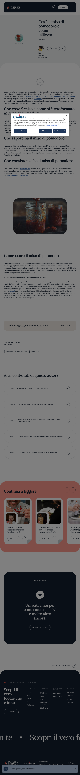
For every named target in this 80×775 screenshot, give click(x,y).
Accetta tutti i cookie (59, 130)
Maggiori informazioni (51, 125)
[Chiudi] (66, 115)
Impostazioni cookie (20, 130)
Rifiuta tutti (45, 130)
